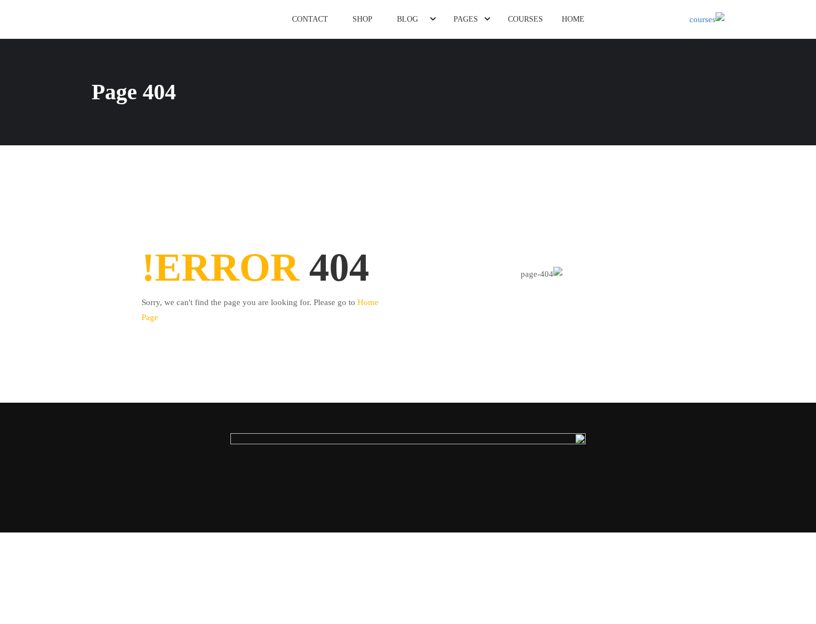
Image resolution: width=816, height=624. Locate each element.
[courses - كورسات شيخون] (681, 19)
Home (573, 19)
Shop (362, 19)
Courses (525, 19)
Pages (466, 19)
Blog (407, 19)
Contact (310, 19)
